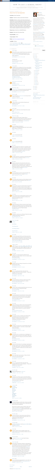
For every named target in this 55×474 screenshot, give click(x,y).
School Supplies (35, 93)
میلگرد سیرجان (22, 245)
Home (21, 466)
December (36, 59)
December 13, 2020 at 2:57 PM (18, 311)
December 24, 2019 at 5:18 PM (18, 105)
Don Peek (40, 12)
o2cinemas (17, 190)
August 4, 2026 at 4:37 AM (17, 462)
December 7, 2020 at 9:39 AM (18, 290)
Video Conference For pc (15, 112)
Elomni (13, 253)
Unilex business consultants (16, 81)
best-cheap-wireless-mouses (16, 320)
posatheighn (14, 422)
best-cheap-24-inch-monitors (16, 328)
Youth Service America (14, 45)
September (36, 73)
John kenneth (14, 436)
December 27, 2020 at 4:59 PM (18, 340)
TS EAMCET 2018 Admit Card (16, 77)
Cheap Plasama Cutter (15, 208)
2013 (35, 54)
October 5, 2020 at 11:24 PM (18, 250)
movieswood (27, 157)
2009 (35, 87)
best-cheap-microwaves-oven (16, 265)
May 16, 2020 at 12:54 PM (17, 191)
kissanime (26, 173)
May (36, 78)
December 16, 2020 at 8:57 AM (18, 321)
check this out (16, 89)
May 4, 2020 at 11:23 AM (17, 175)
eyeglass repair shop (22, 95)
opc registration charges (15, 83)
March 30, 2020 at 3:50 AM (17, 113)
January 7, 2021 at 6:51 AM (17, 372)
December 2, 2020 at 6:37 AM (18, 275)
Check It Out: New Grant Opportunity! (38, 63)
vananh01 (13, 100)
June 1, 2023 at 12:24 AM (17, 439)
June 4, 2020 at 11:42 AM (17, 210)
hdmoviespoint (25, 167)
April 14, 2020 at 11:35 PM (17, 122)
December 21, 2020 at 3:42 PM (18, 330)
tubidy (13, 124)
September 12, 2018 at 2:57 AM (18, 85)
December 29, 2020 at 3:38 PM (18, 351)
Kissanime (13, 141)
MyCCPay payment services (25, 461)
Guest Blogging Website (15, 228)
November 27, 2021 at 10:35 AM (18, 420)
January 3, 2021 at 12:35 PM (17, 367)
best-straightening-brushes (16, 299)
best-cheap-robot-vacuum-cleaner (17, 274)
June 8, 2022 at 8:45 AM (17, 426)
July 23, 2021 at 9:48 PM (17, 411)
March (36, 81)
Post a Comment (12, 464)
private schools (13, 44)
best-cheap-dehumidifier (15, 289)
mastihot (29, 180)
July (36, 76)
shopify (13, 428)
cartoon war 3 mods (20, 418)
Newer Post (11, 466)
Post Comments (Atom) (17, 468)
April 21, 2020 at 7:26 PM (17, 129)
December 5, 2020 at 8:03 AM (18, 283)
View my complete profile (37, 41)
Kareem (13, 234)
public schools (19, 44)
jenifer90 (13, 108)
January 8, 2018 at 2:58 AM (17, 63)
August (36, 74)
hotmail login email (15, 104)
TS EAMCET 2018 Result (16, 76)
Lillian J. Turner (14, 220)
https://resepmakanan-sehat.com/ (17, 408)
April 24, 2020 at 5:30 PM (17, 142)
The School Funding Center (37, 97)
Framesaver (13, 94)
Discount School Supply (36, 98)
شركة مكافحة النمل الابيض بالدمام (17, 240)
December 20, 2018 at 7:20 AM (18, 91)
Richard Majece (14, 87)
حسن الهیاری (14, 244)
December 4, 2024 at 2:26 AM (18, 456)
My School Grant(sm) (41, 36)
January (36, 84)
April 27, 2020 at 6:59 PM (17, 152)
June (36, 77)
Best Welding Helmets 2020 (16, 216)
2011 (35, 57)
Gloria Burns (14, 413)
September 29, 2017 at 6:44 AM (18, 56)
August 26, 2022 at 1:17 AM (17, 434)
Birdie (13, 145)
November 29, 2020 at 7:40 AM (18, 267)
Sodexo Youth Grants (26, 44)
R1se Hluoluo (14, 400)
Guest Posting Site (15, 230)
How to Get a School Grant (27, 4)
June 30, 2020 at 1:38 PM (17, 232)
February (36, 83)
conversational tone (26, 120)
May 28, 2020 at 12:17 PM (17, 200)
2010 (35, 86)
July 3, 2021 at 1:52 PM (16, 398)
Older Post (30, 466)
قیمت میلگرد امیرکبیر (29, 245)
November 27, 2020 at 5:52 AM (18, 259)
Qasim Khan (14, 369)
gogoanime (23, 151)
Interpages (13, 221)
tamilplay (13, 134)
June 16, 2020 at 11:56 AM (17, 217)
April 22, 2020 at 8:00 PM (17, 136)
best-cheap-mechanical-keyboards (17, 281)
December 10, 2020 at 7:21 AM (18, 300)
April (36, 80)
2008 (35, 89)
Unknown (13, 50)
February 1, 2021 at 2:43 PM (18, 382)
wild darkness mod (18, 438)
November (36, 70)
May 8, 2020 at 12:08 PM (17, 181)
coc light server (23, 371)
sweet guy (13, 65)
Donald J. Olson (14, 115)
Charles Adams (14, 441)
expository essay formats (15, 54)
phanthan (13, 458)
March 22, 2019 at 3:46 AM (17, 98)
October (36, 71)
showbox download (15, 61)
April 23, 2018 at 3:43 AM (17, 78)
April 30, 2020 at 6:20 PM (17, 168)
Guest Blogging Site (15, 226)
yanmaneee (13, 385)
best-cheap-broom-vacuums (16, 258)
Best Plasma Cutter (15, 198)
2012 (35, 56)
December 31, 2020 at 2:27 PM (18, 358)
